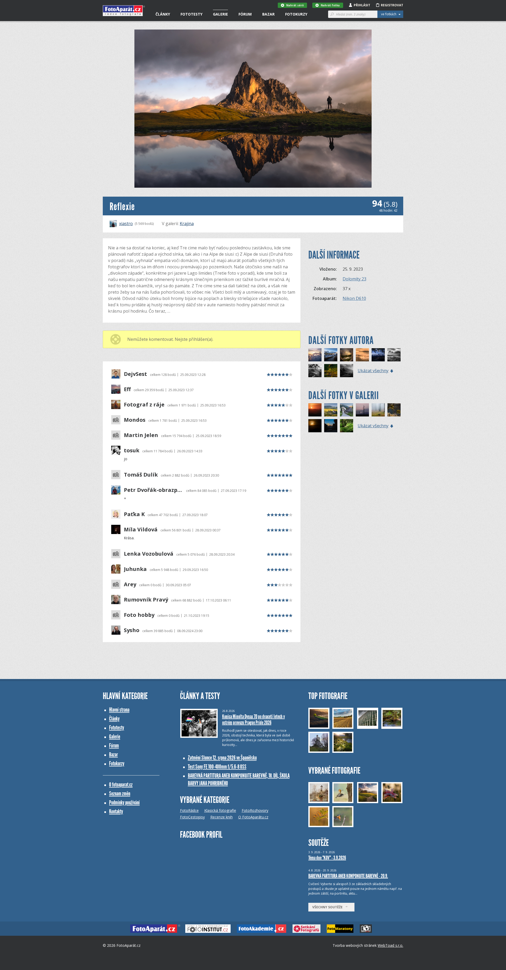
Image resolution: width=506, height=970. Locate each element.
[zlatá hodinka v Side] (330, 425)
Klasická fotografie (220, 810)
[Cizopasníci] (394, 409)
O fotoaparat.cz (121, 784)
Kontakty (116, 811)
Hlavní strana (119, 709)
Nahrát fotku (330, 5)
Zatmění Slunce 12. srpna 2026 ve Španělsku (222, 757)
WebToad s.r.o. (390, 945)
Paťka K (134, 514)
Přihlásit (362, 5)
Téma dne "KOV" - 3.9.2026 (327, 858)
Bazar (268, 14)
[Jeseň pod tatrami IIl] (378, 354)
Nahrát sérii (295, 5)
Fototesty (191, 14)
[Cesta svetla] (346, 370)
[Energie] (362, 409)
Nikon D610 (354, 298)
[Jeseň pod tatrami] (330, 354)
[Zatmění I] (315, 425)
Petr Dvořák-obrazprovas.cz (153, 490)
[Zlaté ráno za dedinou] (362, 354)
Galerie (220, 14)
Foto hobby (139, 615)
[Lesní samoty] (346, 425)
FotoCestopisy (192, 816)
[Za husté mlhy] (378, 409)
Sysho (131, 630)
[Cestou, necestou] (315, 370)
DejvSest (135, 374)
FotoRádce (189, 810)
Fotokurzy (296, 14)
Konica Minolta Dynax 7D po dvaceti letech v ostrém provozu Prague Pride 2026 (253, 719)
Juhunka (135, 569)
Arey (130, 584)
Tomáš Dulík (141, 475)
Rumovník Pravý (146, 599)
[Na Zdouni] (330, 409)
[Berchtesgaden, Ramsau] (346, 409)
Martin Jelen (141, 435)
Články (162, 14)
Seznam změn (119, 793)
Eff (127, 389)
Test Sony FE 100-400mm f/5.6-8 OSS (217, 766)
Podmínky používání (124, 802)
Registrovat (392, 5)
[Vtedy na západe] (346, 354)
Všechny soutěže (328, 907)
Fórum (245, 14)
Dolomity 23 (354, 279)
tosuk (131, 450)
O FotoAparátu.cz (253, 816)
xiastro (126, 223)
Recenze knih (221, 816)
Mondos (134, 420)
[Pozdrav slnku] (315, 354)
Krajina (187, 223)
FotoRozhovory (255, 810)
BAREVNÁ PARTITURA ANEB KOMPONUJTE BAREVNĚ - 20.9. (348, 876)
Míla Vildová (141, 529)
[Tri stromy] (330, 370)
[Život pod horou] (394, 354)
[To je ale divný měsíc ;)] (315, 409)
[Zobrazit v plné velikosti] (253, 109)
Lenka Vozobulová (148, 554)
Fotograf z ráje (144, 404)
